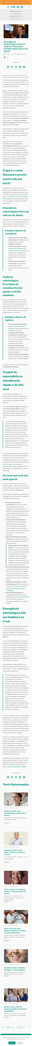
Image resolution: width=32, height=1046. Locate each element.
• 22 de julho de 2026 (13, 925)
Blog (7, 75)
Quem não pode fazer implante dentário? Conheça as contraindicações (15, 931)
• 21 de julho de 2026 (13, 964)
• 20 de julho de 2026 (13, 1003)
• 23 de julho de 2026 (13, 886)
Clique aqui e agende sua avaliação (16, 767)
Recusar (20, 1043)
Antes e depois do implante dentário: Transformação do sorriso (15, 891)
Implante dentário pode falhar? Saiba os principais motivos (14, 852)
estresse (19, 733)
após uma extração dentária (21, 597)
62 (17, 13)
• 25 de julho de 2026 (13, 807)
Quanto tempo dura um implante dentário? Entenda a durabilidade (15, 1009)
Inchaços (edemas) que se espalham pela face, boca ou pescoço (17, 248)
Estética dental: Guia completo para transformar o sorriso (15, 813)
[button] (8, 67)
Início (4, 75)
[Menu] (29, 7)
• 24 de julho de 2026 (13, 847)
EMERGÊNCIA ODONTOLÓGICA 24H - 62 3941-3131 (15, 2)
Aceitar (12, 1043)
